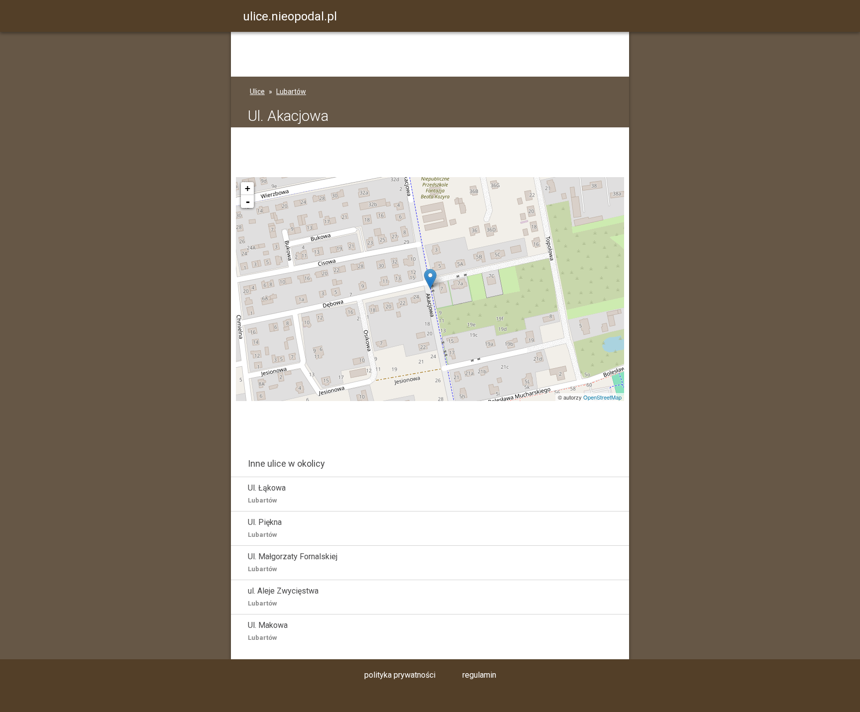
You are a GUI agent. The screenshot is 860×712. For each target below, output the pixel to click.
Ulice (257, 92)
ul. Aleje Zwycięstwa (283, 596)
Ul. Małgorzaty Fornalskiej (292, 562)
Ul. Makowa (268, 630)
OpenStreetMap (602, 397)
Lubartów (291, 92)
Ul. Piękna (265, 527)
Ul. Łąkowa (267, 493)
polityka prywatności (399, 675)
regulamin (479, 675)
